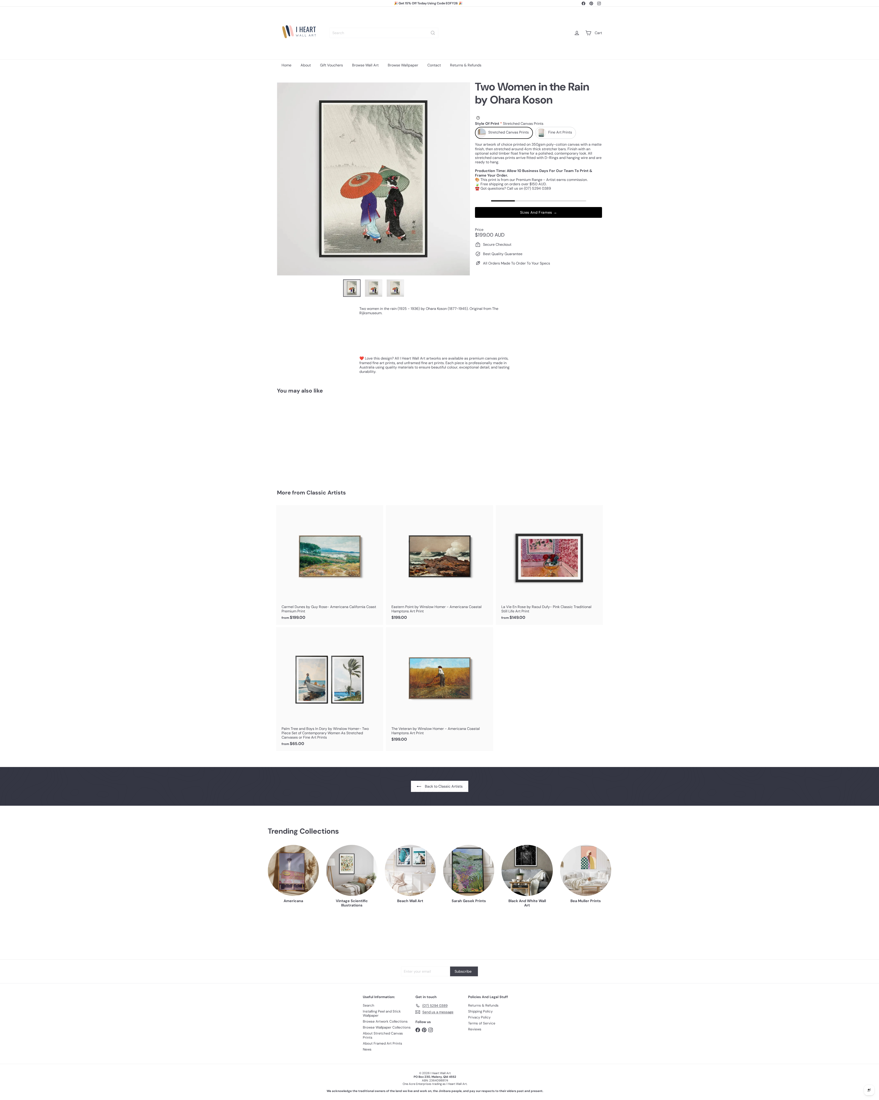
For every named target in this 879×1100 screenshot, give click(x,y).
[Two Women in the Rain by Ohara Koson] (302, 438)
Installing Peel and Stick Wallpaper (382, 1013)
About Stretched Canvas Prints (383, 1035)
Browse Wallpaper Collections (387, 1027)
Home (286, 65)
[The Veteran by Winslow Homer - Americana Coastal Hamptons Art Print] (439, 687)
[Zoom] (373, 179)
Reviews (474, 1029)
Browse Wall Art (365, 65)
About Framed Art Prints (382, 1043)
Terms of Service (481, 1023)
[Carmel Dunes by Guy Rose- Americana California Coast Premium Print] (329, 565)
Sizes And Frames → (538, 212)
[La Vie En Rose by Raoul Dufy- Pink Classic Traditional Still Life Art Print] (549, 565)
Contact (434, 65)
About (306, 65)
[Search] (432, 33)
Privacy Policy (479, 1017)
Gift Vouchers (331, 65)
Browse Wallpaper (403, 65)
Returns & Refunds (465, 65)
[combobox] (384, 33)
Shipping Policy (480, 1011)
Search (368, 1005)
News (367, 1049)
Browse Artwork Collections (385, 1021)
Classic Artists (326, 492)
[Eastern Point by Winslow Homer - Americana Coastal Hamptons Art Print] (439, 565)
